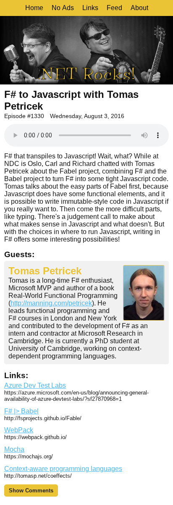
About (139, 7)
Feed (114, 7)
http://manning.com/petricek (51, 303)
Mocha (14, 449)
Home (34, 7)
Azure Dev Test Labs (35, 385)
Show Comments (31, 490)
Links (90, 7)
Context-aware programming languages (63, 468)
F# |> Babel (21, 411)
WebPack (18, 430)
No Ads (63, 7)
